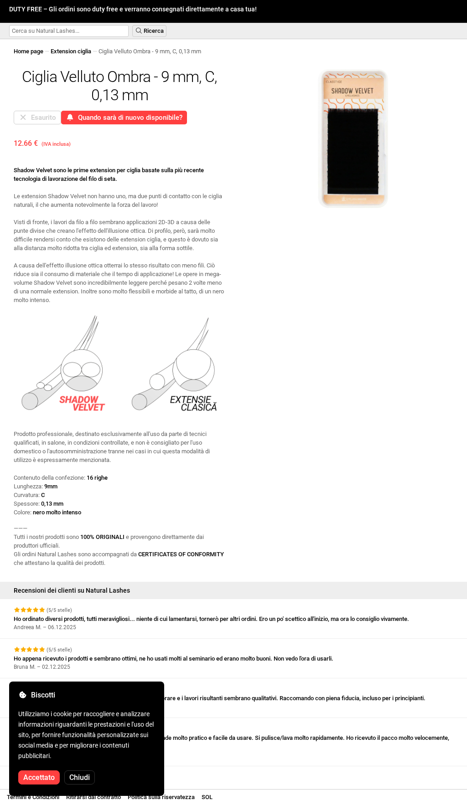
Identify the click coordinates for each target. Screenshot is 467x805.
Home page (28, 51)
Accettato (39, 777)
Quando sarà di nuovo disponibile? (128, 117)
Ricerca (153, 30)
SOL (207, 797)
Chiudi (79, 777)
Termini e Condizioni (33, 797)
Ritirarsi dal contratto (93, 797)
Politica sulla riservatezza (161, 797)
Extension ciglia (71, 51)
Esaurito (41, 117)
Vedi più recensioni (40, 774)
